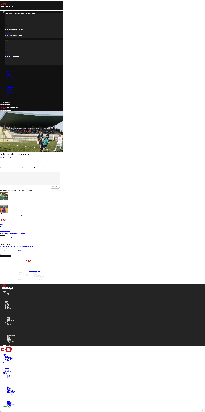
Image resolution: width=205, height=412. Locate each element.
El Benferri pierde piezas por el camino (8, 229)
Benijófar (8, 75)
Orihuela (8, 91)
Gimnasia (6, 303)
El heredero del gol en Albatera (5, 203)
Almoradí (8, 72)
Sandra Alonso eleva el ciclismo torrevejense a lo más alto (14, 50)
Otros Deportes (8, 308)
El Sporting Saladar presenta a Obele (9, 242)
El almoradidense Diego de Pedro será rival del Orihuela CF (14, 29)
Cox (7, 80)
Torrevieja (9, 342)
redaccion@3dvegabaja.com (34, 271)
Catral (8, 78)
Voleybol (6, 306)
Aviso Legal (2, 282)
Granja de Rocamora (10, 86)
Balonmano (7, 307)
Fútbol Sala (7, 305)
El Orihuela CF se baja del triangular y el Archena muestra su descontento (17, 23)
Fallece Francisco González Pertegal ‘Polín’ (10, 250)
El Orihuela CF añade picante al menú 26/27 (12, 16)
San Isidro (8, 97)
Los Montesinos (9, 89)
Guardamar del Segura (10, 87)
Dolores (1, 157)
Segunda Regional (8, 297)
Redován (8, 94)
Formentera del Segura (11, 85)
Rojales (8, 95)
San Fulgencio (9, 96)
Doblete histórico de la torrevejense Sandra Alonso (13, 62)
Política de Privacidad (9, 282)
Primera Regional (9, 157)
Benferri (8, 74)
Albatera (8, 70)
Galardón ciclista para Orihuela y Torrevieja (12, 56)
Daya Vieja (8, 82)
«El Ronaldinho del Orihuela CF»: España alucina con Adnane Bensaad (16, 246)
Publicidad (23, 282)
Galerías (4, 66)
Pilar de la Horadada (10, 92)
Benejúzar (8, 73)
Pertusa (2, 158)
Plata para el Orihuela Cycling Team (11, 43)
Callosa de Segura (10, 77)
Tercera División (8, 294)
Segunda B (6, 14)
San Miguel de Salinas (10, 98)
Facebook (4, 257)
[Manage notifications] (202, 410)
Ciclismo (6, 41)
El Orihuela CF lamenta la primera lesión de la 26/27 (13, 35)
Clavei (57, 282)
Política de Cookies (17, 282)
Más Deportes (5, 39)
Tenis (6, 302)
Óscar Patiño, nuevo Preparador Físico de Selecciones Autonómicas (12, 215)
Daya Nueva (9, 81)
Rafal (8, 93)
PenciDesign (29, 410)
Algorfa (8, 71)
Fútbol (4, 12)
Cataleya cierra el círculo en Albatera (9, 237)
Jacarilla (8, 88)
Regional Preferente (9, 295)
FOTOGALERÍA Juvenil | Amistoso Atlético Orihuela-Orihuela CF (12, 233)
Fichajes (6, 299)
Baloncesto (7, 304)
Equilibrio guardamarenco (5, 231)
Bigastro (8, 76)
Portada (4, 11)
